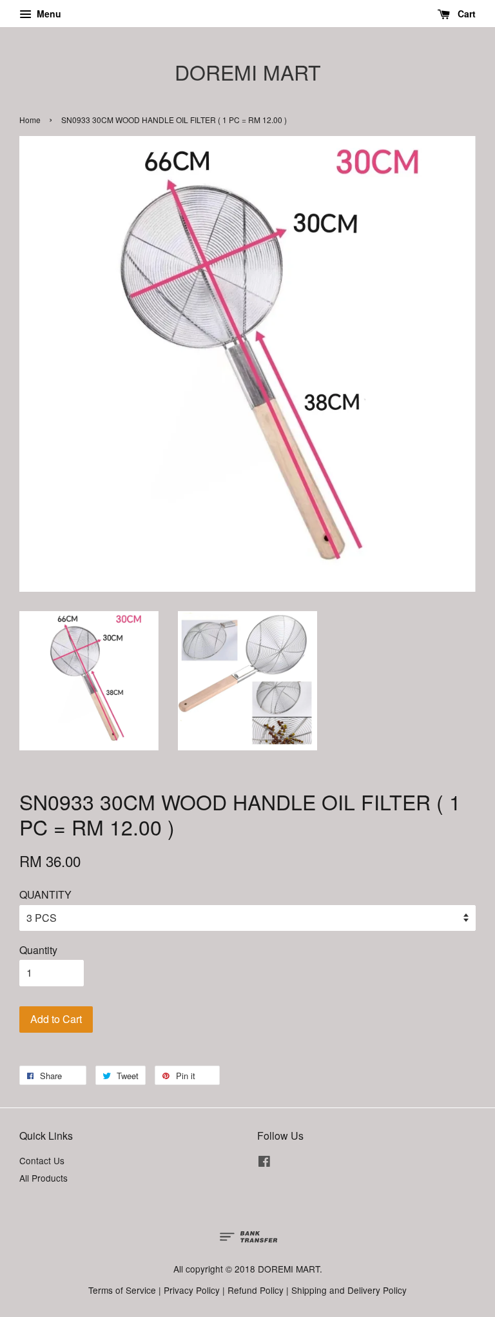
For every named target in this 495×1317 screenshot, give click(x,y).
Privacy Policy (192, 1289)
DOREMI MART (248, 71)
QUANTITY (45, 894)
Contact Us (41, 1160)
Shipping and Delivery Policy (349, 1289)
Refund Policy (256, 1289)
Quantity (38, 949)
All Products (43, 1177)
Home (30, 119)
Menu (47, 13)
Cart (465, 13)
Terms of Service (122, 1289)
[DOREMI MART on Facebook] (264, 1162)
